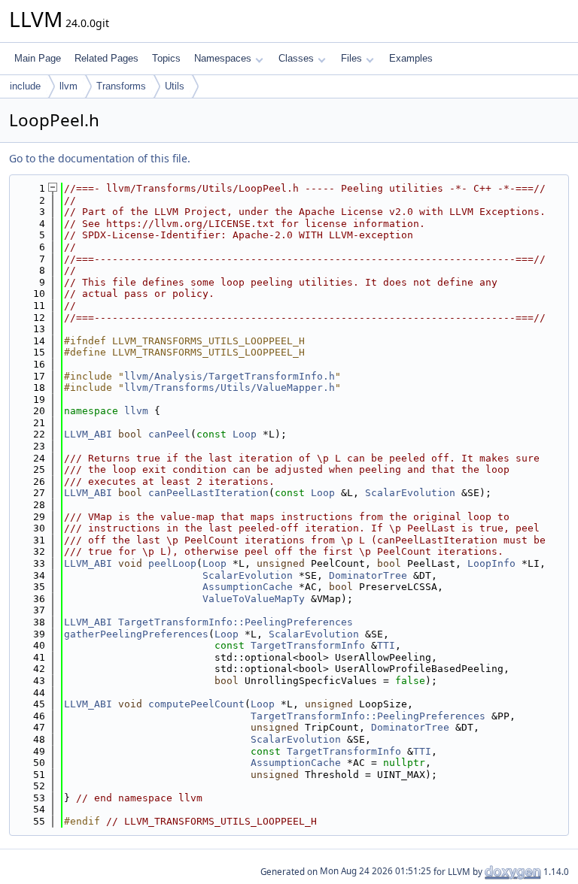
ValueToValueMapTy (253, 598)
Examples (411, 58)
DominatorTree (368, 575)
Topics (166, 58)
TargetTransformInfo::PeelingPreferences (235, 622)
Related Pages (106, 58)
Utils (174, 86)
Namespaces (222, 58)
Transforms (121, 86)
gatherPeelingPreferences (136, 634)
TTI (386, 645)
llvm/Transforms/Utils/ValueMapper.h (229, 387)
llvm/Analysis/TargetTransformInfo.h (229, 376)
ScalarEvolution (410, 492)
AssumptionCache (247, 586)
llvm (68, 86)
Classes (296, 58)
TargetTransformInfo (308, 645)
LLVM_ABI (88, 434)
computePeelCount (196, 704)
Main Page (37, 58)
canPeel (169, 434)
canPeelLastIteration (208, 492)
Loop (245, 434)
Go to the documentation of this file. (99, 158)
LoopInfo (491, 563)
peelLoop (172, 563)
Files (351, 58)
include (25, 86)
